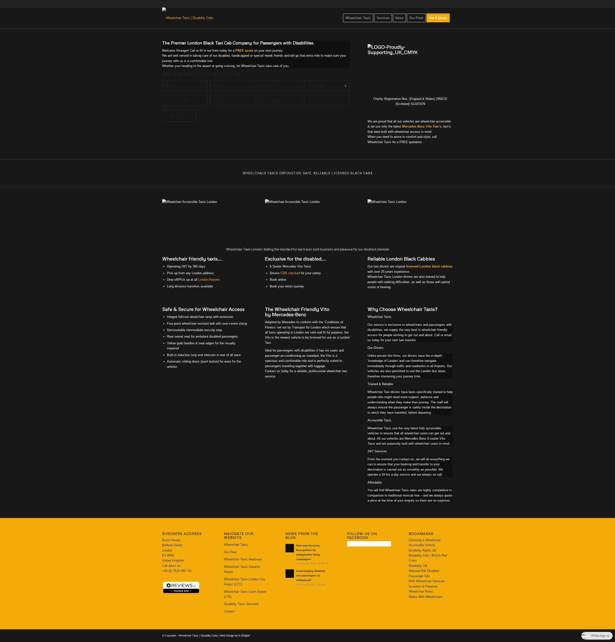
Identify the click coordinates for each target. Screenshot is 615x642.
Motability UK (418, 566)
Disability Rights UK (423, 550)
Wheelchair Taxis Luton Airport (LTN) (245, 594)
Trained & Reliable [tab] (380, 384)
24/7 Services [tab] (377, 451)
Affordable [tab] (375, 482)
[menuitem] (358, 18)
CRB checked (290, 273)
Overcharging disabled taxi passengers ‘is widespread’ (310, 575)
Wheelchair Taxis (236, 544)
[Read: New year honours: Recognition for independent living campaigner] (289, 548)
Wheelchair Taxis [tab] (379, 317)
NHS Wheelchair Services (427, 581)
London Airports (209, 279)
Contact (229, 611)
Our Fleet (230, 552)
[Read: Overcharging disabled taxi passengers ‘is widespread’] (289, 573)
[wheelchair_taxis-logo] (187, 18)
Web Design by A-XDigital (235, 635)
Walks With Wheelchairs (426, 597)
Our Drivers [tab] (375, 348)
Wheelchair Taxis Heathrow (243, 559)
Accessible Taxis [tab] (379, 420)
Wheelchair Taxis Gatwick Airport (242, 569)
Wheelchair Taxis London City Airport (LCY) (244, 581)
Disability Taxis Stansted (241, 604)
